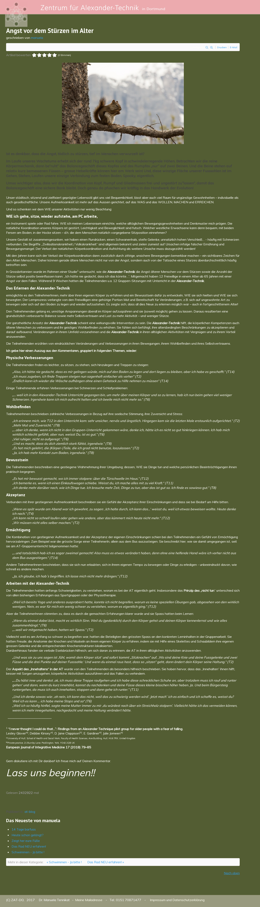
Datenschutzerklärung (188, 900)
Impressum (158, 900)
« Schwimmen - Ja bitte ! (64, 862)
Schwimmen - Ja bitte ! (28, 852)
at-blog (30, 812)
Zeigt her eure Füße (26, 841)
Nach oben (232, 873)
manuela (37, 38)
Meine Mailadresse (89, 900)
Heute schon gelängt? (27, 835)
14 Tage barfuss (24, 829)
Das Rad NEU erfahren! (29, 846)
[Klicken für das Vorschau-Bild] (123, 103)
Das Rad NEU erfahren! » (105, 862)
